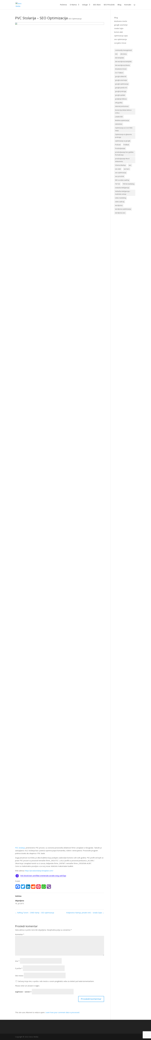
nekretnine (118, 124)
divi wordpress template (123, 62)
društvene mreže (120, 21)
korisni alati (118, 32)
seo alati (118, 169)
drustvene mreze (120, 69)
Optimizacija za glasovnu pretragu (123, 135)
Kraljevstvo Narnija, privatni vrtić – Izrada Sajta (85, 913)
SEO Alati (97, 5)
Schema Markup (120, 165)
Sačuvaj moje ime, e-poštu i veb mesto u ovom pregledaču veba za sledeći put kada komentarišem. (56, 981)
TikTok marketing (128, 184)
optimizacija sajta (121, 36)
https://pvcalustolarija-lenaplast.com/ (39, 871)
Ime (17, 961)
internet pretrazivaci (122, 106)
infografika (118, 103)
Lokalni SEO (119, 117)
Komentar (19, 934)
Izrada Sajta (118, 28)
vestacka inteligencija (122, 188)
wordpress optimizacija (123, 209)
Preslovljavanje (120, 148)
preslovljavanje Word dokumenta (122, 160)
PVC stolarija (20, 848)
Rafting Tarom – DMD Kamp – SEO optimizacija (34, 913)
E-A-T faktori (119, 73)
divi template (119, 58)
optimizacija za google (122, 141)
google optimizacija (121, 84)
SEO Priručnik (109, 5)
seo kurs (126, 169)
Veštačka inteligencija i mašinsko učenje (122, 192)
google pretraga (120, 91)
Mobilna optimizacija (122, 120)
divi (116, 54)
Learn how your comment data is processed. (62, 1012)
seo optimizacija (120, 39)
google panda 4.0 (121, 88)
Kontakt (127, 5)
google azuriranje (121, 25)
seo (130, 165)
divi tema (123, 54)
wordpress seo (120, 213)
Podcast (118, 145)
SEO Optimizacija (75, 19)
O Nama (73, 5)
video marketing (120, 198)
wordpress (118, 205)
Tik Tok (117, 184)
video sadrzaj (119, 202)
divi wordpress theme (122, 65)
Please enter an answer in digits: (27, 986)
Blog (119, 5)
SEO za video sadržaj (122, 180)
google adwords (120, 76)
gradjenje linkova (121, 99)
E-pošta (18, 968)
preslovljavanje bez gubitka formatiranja (124, 153)
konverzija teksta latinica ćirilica (123, 111)
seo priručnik (119, 176)
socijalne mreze (120, 43)
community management (123, 50)
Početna (63, 5)
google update (120, 95)
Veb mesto (19, 976)
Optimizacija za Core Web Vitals (123, 129)
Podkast (126, 145)
